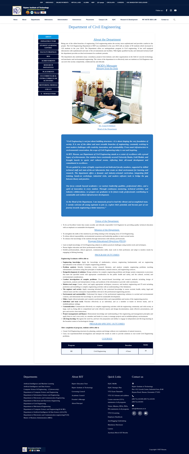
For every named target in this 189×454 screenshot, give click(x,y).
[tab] (48, 37)
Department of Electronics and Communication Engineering (44, 398)
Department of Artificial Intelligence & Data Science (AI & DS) (45, 412)
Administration (63, 19)
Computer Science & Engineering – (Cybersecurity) (41, 389)
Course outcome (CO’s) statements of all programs (117, 401)
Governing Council (78, 391)
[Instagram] (171, 10)
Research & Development (129, 19)
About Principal (77, 403)
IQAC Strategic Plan (115, 387)
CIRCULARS (111, 2)
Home (15, 19)
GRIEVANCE (49, 2)
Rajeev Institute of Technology (82, 387)
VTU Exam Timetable (115, 391)
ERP (41, 2)
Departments (35, 19)
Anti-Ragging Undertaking (117, 421)
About (24, 19)
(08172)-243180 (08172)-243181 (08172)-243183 (143, 400)
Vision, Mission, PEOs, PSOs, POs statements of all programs (118, 407)
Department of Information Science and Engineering (41, 395)
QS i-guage (100, 2)
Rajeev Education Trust (80, 384)
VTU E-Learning (113, 413)
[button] (174, 19)
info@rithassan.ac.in (139, 408)
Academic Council (78, 395)
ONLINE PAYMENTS (62, 2)
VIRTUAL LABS (76, 2)
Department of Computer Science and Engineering (41, 392)
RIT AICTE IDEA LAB (149, 19)
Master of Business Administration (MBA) (38, 418)
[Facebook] (166, 10)
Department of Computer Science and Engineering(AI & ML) (45, 409)
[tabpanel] (107, 197)
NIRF (92, 2)
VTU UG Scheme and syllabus (118, 395)
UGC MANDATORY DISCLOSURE (137, 2)
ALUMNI (86, 2)
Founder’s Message (78, 399)
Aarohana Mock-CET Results (118, 433)
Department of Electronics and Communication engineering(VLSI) (46, 415)
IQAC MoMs (112, 384)
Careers (110, 429)
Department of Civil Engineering (35, 403)
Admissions (49, 19)
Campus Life (103, 19)
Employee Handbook (115, 417)
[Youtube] (175, 10)
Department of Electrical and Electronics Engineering (42, 401)
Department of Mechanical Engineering (37, 406)
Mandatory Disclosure (115, 425)
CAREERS (120, 2)
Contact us (165, 19)
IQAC (114, 19)
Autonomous (76, 19)
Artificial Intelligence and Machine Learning (39, 384)
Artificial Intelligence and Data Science (37, 386)
